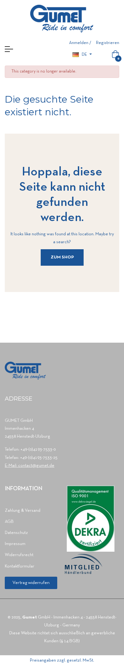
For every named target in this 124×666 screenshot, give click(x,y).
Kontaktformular (19, 566)
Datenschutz (16, 533)
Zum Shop (62, 257)
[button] (31, 583)
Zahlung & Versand (22, 511)
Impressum (15, 544)
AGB (9, 522)
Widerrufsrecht (19, 555)
